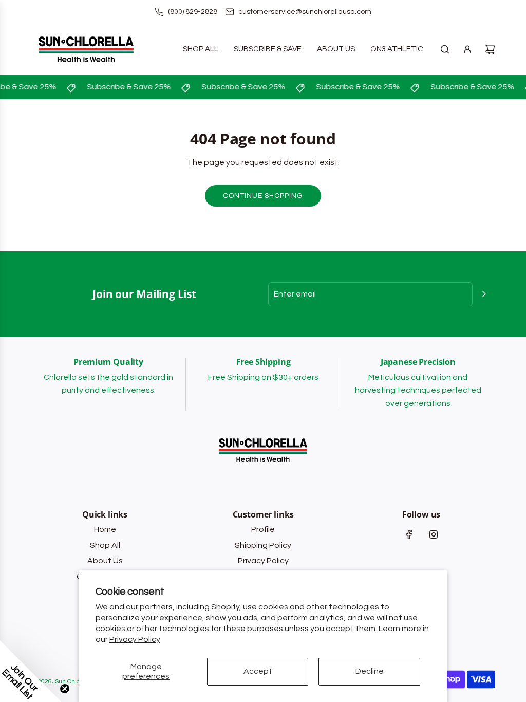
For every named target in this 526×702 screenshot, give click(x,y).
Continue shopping (263, 195)
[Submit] (484, 294)
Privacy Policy (134, 639)
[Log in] (467, 49)
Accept (257, 671)
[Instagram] (433, 534)
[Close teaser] (65, 688)
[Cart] (490, 49)
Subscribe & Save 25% (126, 87)
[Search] (445, 49)
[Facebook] (409, 534)
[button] (31, 671)
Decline (369, 671)
